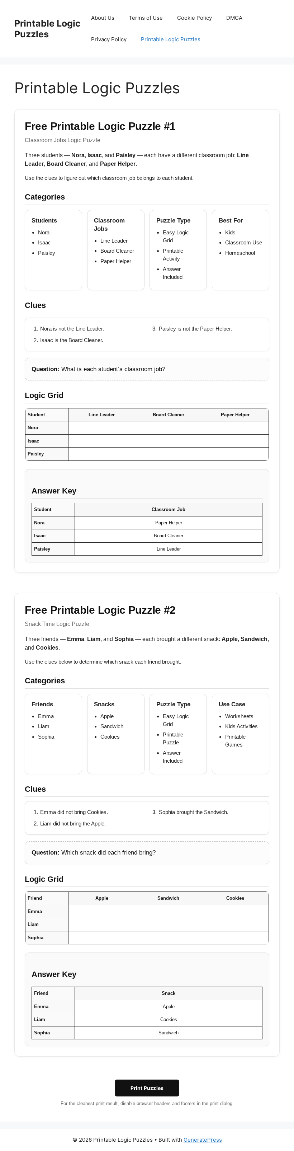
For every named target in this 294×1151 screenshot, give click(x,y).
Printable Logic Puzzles (47, 28)
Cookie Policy (194, 17)
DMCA (234, 17)
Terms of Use (146, 17)
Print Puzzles (147, 1088)
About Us (102, 17)
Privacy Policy (109, 39)
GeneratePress (203, 1139)
